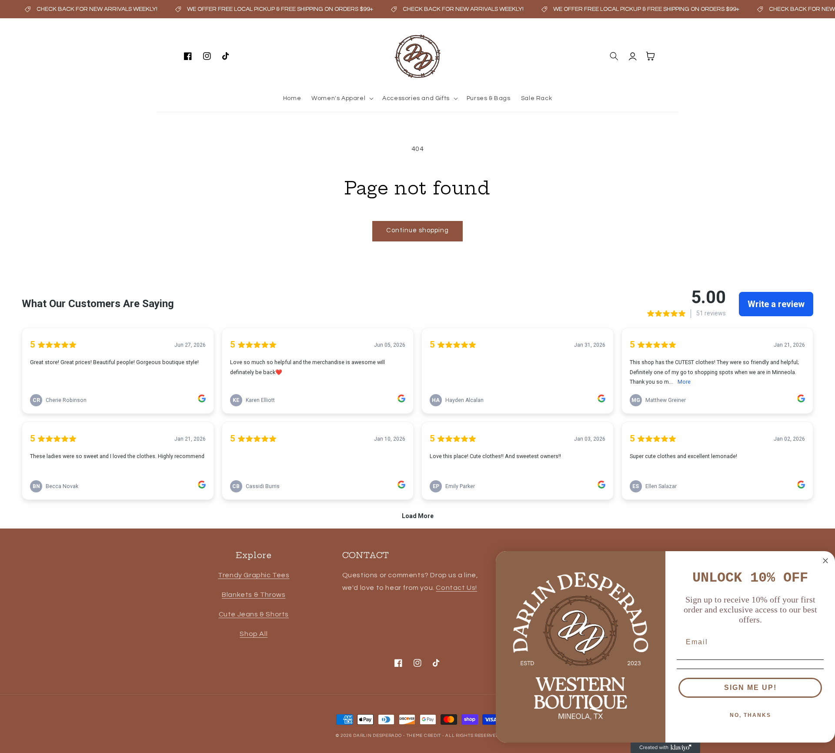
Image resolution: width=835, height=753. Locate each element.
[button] (341, 98)
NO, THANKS (750, 715)
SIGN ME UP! (750, 687)
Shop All (253, 633)
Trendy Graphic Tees (253, 575)
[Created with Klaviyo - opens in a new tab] (665, 748)
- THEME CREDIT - (424, 735)
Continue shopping (417, 230)
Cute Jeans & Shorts (254, 614)
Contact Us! (456, 587)
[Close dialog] (825, 561)
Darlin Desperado (377, 735)
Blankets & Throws (253, 594)
